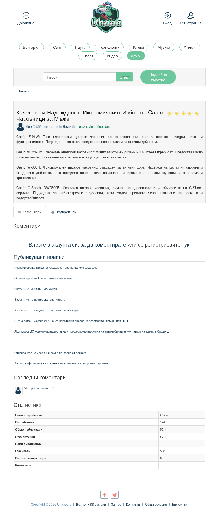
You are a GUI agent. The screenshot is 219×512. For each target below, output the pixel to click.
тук (185, 244)
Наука (80, 47)
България (31, 47)
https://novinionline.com (93, 126)
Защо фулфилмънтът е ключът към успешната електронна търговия (61, 363)
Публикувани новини (39, 256)
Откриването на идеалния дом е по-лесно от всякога (50, 352)
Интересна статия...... (39, 388)
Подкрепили (65, 211)
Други (136, 55)
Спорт (88, 55)
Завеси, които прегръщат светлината (39, 299)
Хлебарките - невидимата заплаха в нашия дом (46, 310)
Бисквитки (179, 504)
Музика (164, 47)
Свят (57, 47)
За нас (116, 504)
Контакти (133, 504)
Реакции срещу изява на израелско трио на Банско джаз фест (56, 267)
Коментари (31, 211)
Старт (125, 77)
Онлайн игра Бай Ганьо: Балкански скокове (43, 278)
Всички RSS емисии (91, 504)
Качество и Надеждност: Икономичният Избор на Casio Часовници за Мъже (89, 115)
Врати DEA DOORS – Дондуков (35, 288)
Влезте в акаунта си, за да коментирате (77, 244)
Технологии (109, 47)
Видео (112, 55)
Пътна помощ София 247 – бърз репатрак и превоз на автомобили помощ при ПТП (71, 320)
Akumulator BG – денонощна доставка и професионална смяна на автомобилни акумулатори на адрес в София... (91, 331)
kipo (29, 126)
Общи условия (156, 504)
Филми (190, 47)
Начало (23, 90)
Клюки (138, 47)
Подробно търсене (158, 77)
